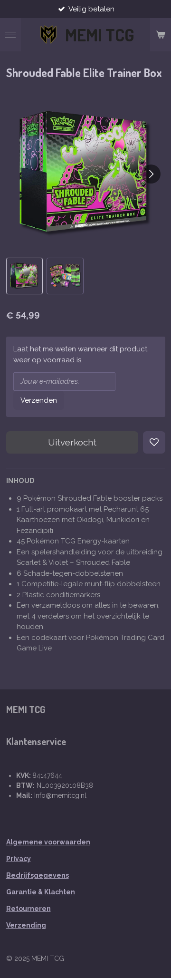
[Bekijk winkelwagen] (160, 34)
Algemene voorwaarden (48, 842)
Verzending (26, 925)
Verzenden (38, 400)
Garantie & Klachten (40, 892)
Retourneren (28, 908)
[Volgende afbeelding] (151, 174)
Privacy (18, 858)
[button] (24, 276)
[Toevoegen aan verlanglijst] (154, 442)
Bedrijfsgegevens (37, 875)
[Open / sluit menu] (10, 34)
